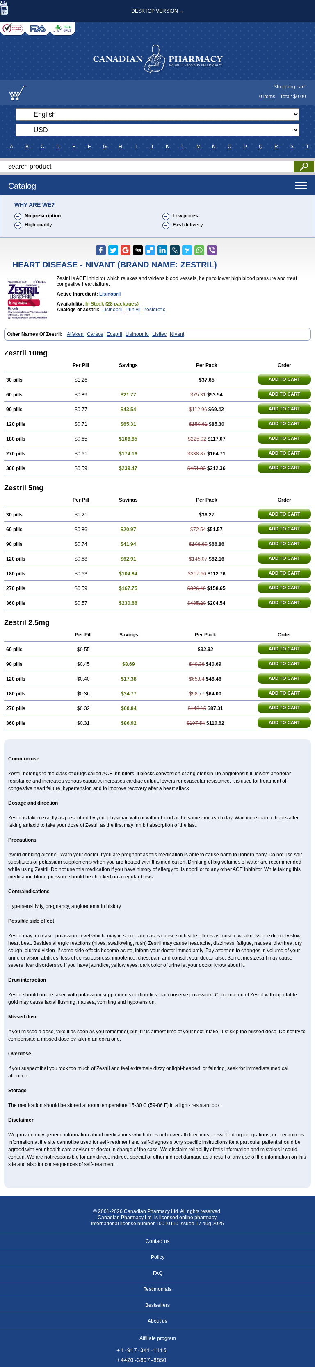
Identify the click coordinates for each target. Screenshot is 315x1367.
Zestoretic (154, 309)
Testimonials (157, 1289)
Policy (157, 1257)
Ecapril (114, 334)
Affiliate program (157, 1338)
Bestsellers (157, 1305)
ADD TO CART (284, 379)
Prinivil (133, 309)
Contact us (157, 1241)
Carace (95, 334)
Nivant (177, 334)
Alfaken (75, 334)
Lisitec (159, 334)
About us (157, 1321)
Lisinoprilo (137, 334)
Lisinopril (110, 294)
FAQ (157, 1273)
